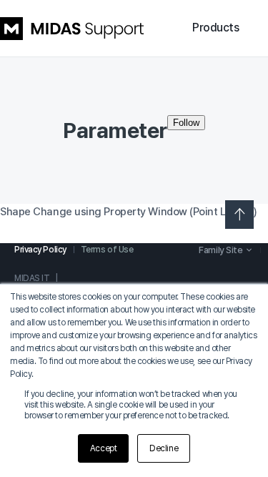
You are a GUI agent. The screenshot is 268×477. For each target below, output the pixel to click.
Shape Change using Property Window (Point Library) (128, 211)
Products (215, 27)
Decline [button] (163, 448)
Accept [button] (103, 448)
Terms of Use (107, 250)
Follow (186, 122)
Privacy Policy (40, 250)
